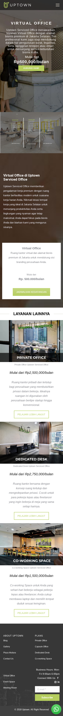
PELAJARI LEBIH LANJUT (31, 414)
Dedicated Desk (42, 652)
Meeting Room (10, 688)
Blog (5, 640)
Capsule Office (41, 646)
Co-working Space (43, 659)
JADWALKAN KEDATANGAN (31, 292)
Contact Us (8, 659)
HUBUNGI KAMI (31, 68)
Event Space (9, 682)
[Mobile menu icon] (58, 5)
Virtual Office (9, 676)
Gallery (6, 646)
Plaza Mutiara (9, 652)
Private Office (41, 640)
